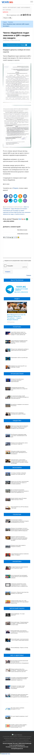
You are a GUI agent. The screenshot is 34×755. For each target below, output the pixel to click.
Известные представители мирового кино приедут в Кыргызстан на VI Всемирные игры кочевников (19, 427)
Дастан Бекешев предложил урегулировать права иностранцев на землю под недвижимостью (20, 491)
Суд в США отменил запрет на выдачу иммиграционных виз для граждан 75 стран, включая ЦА (18, 333)
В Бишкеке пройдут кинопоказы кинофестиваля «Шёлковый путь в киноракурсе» (19, 452)
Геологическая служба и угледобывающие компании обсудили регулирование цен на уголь (20, 521)
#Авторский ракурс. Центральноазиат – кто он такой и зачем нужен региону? (20, 640)
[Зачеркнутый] (10, 237)
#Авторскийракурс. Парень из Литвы (19, 647)
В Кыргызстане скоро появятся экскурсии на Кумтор (18, 546)
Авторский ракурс (12, 7)
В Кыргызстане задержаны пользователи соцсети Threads (18, 413)
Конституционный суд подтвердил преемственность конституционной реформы (19, 576)
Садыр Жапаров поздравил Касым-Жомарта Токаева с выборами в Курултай (19, 342)
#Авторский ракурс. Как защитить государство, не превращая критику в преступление (19, 632)
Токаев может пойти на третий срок (19, 357)
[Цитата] (14, 237)
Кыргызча (5, 12)
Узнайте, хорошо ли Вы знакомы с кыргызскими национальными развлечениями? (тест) (19, 726)
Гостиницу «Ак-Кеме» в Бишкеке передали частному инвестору (18, 473)
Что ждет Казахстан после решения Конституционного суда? (19, 567)
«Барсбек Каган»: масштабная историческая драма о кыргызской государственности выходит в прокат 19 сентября (19, 461)
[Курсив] (6, 237)
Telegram (30, 15)
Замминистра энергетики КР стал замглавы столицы (19, 366)
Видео (18, 7)
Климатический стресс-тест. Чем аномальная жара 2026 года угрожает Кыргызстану (20, 602)
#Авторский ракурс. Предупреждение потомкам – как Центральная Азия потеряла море (19, 623)
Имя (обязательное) (22, 230)
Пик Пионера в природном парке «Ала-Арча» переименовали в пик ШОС (19, 435)
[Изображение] (12, 237)
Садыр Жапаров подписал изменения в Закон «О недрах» (20, 554)
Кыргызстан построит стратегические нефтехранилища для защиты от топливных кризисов (20, 482)
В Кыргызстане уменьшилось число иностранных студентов (19, 443)
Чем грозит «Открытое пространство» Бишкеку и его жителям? (20, 593)
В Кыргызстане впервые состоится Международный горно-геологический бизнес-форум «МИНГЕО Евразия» (20, 529)
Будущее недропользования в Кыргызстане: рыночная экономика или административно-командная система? (19, 538)
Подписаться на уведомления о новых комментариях (18, 260)
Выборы (5, 7)
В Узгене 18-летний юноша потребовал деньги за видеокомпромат (17, 380)
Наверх (28, 275)
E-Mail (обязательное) (22, 233)
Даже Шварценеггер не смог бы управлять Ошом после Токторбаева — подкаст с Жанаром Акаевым (16, 317)
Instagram (28, 15)
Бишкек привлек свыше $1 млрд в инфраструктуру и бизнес (19, 499)
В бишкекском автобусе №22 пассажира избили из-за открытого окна (19, 389)
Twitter (21, 15)
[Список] (16, 237)
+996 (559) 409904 (8, 221)
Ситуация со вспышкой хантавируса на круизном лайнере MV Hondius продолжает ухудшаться (19, 679)
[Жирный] (4, 237)
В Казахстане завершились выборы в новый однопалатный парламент (19, 350)
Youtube (26, 15)
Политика (10, 22)
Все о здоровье (7, 9)
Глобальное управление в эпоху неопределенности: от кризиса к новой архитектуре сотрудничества (19, 585)
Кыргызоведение (25, 7)
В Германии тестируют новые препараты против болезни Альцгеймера (18, 687)
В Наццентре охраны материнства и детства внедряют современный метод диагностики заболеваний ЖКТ (20, 695)
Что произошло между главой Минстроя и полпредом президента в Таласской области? (20, 397)
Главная (5, 22)
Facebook (23, 15)
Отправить (7, 271)
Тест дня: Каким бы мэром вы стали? (19, 716)
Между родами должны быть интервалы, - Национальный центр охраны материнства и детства (19, 670)
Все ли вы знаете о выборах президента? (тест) (17, 708)
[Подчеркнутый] (8, 237)
